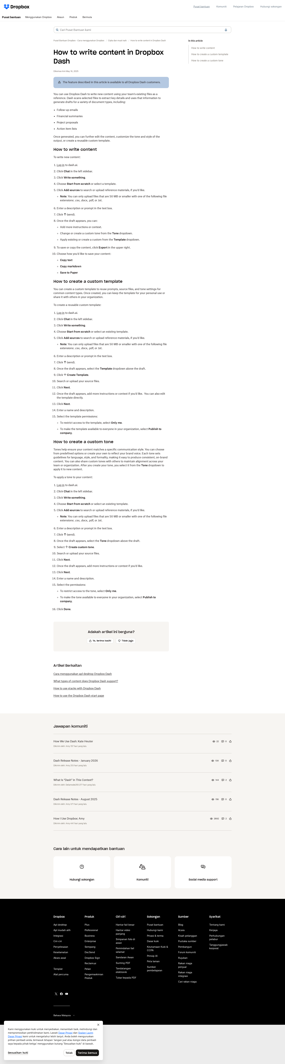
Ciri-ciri (57, 941)
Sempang (90, 946)
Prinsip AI (152, 955)
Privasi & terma (155, 935)
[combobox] (142, 30)
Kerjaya (213, 930)
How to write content (203, 48)
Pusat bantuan (201, 6)
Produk (73, 17)
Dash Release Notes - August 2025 (75, 799)
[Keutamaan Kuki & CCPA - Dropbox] (53, 1040)
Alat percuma (60, 974)
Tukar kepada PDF (126, 977)
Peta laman (153, 961)
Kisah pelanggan (187, 935)
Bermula (87, 17)
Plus (87, 924)
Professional (91, 930)
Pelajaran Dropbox (243, 6)
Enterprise (90, 941)
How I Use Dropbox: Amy (68, 818)
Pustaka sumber (187, 941)
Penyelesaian (60, 946)
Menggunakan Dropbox (38, 17)
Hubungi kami (155, 930)
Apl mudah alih (62, 930)
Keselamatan (60, 952)
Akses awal (59, 957)
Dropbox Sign (92, 957)
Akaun (60, 17)
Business (90, 935)
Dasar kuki (153, 941)
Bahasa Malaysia (62, 1015)
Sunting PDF (123, 963)
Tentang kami (217, 924)
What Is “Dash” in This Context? (73, 780)
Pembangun (185, 946)
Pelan (88, 968)
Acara (181, 930)
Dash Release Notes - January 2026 (75, 760)
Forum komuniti (187, 952)
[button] (57, 30)
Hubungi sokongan (271, 6)
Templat (58, 968)
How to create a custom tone (207, 60)
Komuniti (221, 6)
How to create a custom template (209, 54)
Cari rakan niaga (187, 981)
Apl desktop (60, 924)
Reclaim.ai (90, 963)
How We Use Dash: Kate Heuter (73, 741)
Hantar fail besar (125, 924)
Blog (180, 924)
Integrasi (58, 935)
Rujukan (183, 957)
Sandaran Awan (125, 957)
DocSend (90, 952)
